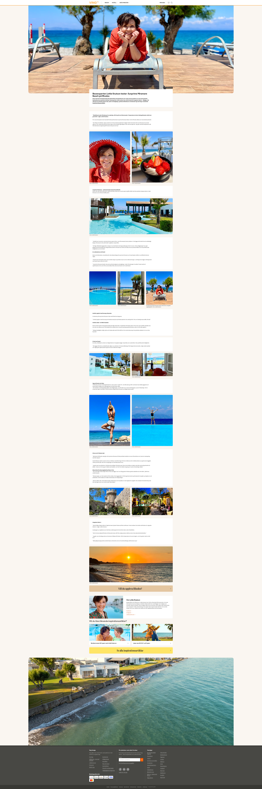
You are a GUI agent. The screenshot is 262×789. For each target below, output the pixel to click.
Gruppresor (149, 763)
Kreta (161, 764)
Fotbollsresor (150, 769)
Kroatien (162, 775)
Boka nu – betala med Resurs (152, 775)
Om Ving (91, 757)
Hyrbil (148, 767)
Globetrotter (139, 786)
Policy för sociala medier (108, 768)
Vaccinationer (105, 766)
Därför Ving (91, 767)
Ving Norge (121, 786)
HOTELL (114, 2)
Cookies (108, 786)
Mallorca (162, 761)
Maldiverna (162, 773)
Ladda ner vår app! (123, 772)
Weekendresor (163, 754)
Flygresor (162, 757)
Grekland (162, 768)
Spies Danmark (126, 786)
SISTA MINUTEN (124, 2)
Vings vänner (150, 777)
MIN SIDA (162, 2)
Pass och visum (105, 763)
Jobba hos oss (92, 762)
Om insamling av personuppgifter (126, 763)
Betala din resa (150, 772)
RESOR (107, 2)
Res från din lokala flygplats (151, 753)
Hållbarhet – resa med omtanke (94, 759)
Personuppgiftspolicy (114, 786)
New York (162, 770)
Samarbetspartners (151, 765)
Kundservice (105, 757)
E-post (120, 757)
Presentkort (150, 756)
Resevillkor (104, 761)
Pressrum (91, 765)
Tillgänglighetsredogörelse (108, 770)
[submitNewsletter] (141, 759)
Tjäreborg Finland (133, 786)
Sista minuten (163, 752)
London (162, 759)
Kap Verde (162, 777)
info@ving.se (145, 786)
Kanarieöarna (163, 766)
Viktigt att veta (105, 759)
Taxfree (149, 758)
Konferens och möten (152, 760)
